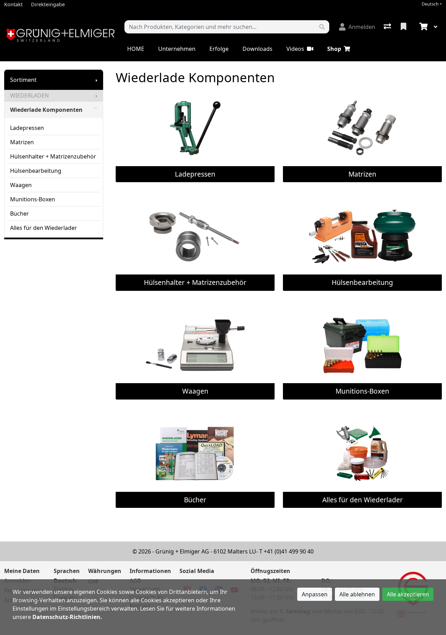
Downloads (257, 49)
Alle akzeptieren (408, 594)
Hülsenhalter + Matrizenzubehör (53, 156)
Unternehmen (176, 49)
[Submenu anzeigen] (96, 80)
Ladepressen (27, 128)
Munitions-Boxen (32, 199)
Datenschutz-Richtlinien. (67, 617)
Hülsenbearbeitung (35, 171)
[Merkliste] (404, 27)
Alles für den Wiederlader (43, 228)
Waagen (21, 185)
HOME (135, 49)
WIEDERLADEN (29, 95)
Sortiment (23, 80)
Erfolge (219, 49)
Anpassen (315, 594)
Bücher (19, 213)
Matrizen (22, 142)
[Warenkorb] (423, 26)
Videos (295, 49)
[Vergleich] (388, 27)
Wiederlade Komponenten (46, 110)
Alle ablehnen (357, 594)
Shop (334, 49)
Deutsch (430, 4)
